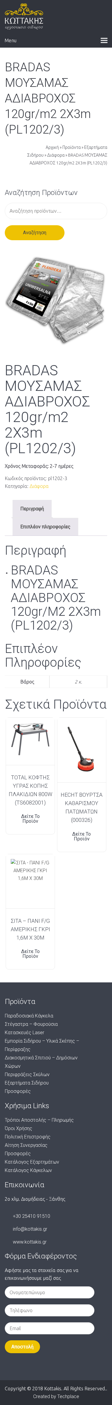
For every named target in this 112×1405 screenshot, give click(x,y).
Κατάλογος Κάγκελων (28, 1170)
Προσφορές (18, 1091)
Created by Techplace (56, 1396)
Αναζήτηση (34, 232)
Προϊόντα (71, 147)
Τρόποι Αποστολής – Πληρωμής (39, 1120)
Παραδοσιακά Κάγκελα (29, 1016)
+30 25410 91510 (31, 1216)
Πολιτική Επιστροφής (27, 1137)
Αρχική (52, 147)
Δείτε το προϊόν (30, 818)
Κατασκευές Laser (24, 1032)
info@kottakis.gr (30, 1229)
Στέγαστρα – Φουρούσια (31, 1024)
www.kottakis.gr (30, 1242)
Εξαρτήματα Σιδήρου (27, 1083)
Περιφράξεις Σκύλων (27, 1074)
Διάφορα (56, 155)
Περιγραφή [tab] (32, 509)
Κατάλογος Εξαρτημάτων (32, 1162)
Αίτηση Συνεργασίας (26, 1145)
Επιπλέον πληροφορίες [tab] (45, 527)
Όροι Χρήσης (18, 1128)
